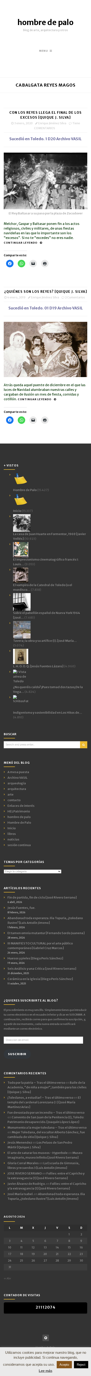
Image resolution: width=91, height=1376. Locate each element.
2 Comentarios (75, 297)
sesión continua (19, 845)
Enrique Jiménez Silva (52, 123)
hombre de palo (46, 22)
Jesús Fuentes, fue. (21, 908)
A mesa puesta (18, 772)
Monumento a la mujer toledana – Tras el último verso (47, 1128)
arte (10, 794)
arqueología (16, 783)
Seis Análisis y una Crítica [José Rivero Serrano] (41, 969)
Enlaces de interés (21, 806)
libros (11, 834)
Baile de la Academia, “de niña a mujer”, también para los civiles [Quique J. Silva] (47, 1087)
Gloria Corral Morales (23, 1163)
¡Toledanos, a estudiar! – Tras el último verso (40, 1098)
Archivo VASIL (17, 778)
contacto (14, 800)
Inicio (11, 828)
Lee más (45, 1371)
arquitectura (16, 789)
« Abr (7, 1278)
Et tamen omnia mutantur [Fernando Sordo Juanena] (46, 933)
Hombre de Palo (19, 823)
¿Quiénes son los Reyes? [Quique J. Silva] (45, 292)
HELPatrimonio (18, 811)
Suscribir (17, 1054)
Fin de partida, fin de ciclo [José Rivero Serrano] (42, 897)
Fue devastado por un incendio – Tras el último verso (45, 1113)
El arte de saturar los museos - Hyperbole (37, 1153)
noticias (13, 839)
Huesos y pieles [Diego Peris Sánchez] (35, 958)
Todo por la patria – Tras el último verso (36, 1083)
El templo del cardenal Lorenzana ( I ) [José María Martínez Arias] (44, 1102)
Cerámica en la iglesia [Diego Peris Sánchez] (40, 979)
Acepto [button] (64, 1364)
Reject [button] (81, 1364)
